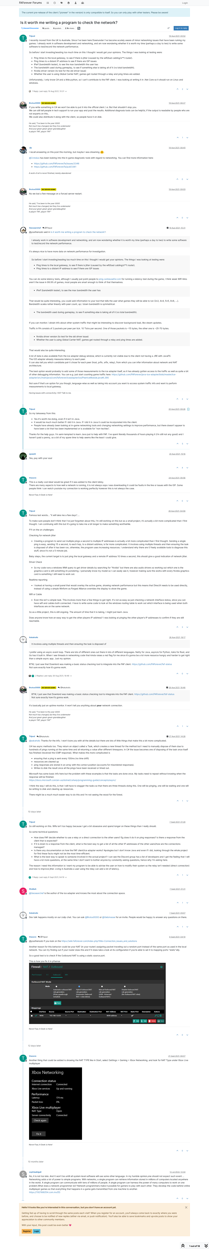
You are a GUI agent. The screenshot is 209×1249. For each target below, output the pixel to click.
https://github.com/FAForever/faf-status (152, 664)
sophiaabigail (35, 1172)
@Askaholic (65, 687)
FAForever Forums (30, 2)
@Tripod (48, 228)
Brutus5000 (34, 103)
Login (36, 1231)
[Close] (186, 1207)
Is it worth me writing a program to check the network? (78, 232)
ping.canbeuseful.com (110, 279)
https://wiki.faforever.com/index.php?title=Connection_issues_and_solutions (99, 941)
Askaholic (33, 637)
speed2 (32, 454)
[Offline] (24, 105)
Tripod (32, 36)
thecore (32, 478)
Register (27, 1231)
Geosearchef (35, 228)
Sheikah (32, 889)
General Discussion (31, 28)
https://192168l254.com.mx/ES (44, 1192)
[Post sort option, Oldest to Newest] (168, 28)
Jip (30, 148)
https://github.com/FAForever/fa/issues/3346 (56, 163)
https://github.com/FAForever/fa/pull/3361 (55, 166)
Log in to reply (181, 28)
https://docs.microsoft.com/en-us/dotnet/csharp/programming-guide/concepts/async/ (72, 780)
